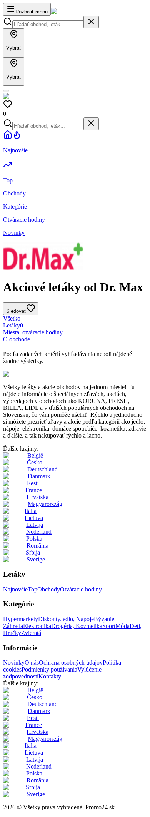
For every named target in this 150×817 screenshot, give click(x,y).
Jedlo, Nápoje (77, 619)
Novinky (14, 662)
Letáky (13, 325)
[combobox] (47, 24)
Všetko (11, 318)
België (35, 455)
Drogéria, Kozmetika (76, 626)
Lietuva (34, 518)
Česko (34, 462)
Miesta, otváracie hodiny (33, 332)
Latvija (34, 524)
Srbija (33, 552)
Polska (34, 538)
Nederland (39, 531)
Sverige (36, 559)
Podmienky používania (49, 669)
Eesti (33, 483)
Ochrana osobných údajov (71, 662)
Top (32, 589)
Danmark (39, 476)
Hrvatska (37, 497)
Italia (31, 511)
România (37, 545)
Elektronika (37, 626)
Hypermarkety (20, 619)
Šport (108, 626)
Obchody (48, 589)
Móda (122, 626)
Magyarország (45, 504)
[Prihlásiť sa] (6, 91)
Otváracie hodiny (81, 589)
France (33, 490)
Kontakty (49, 676)
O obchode (16, 339)
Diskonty (49, 619)
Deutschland (42, 469)
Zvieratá (31, 633)
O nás (32, 662)
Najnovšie (15, 589)
